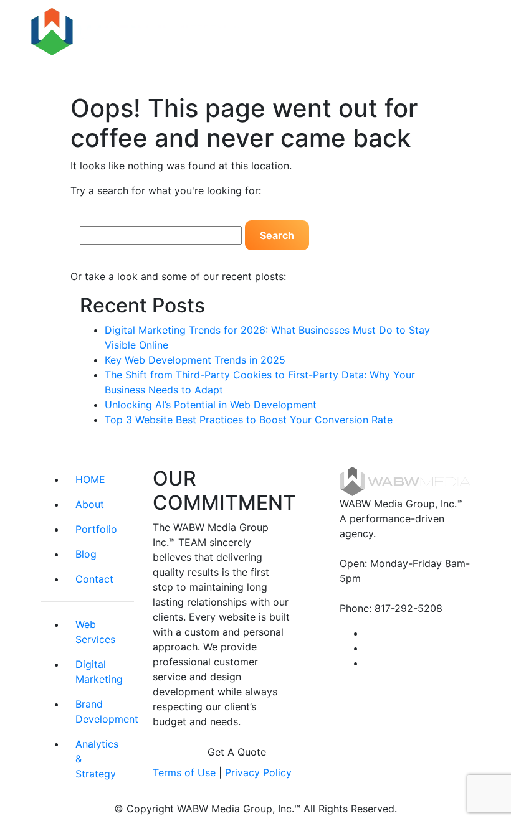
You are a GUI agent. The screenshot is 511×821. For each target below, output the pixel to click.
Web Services (95, 631)
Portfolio (96, 529)
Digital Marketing (99, 671)
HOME (90, 479)
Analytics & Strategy (96, 759)
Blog (86, 554)
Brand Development (104, 711)
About (89, 504)
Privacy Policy (258, 772)
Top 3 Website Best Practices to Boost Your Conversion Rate (249, 419)
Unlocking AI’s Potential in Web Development (211, 404)
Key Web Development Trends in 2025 (195, 360)
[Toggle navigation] (462, 31)
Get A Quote (237, 752)
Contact (94, 579)
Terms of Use (184, 772)
